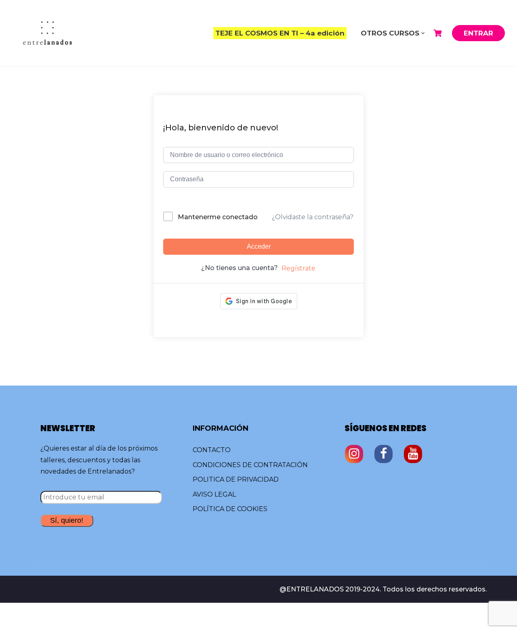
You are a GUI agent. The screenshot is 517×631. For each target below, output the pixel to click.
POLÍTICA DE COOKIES (230, 509)
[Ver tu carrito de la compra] (438, 33)
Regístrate (298, 268)
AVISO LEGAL (214, 494)
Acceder (259, 246)
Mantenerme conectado (218, 217)
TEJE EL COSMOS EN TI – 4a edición (280, 33)
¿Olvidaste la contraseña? (312, 217)
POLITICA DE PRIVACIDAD (236, 479)
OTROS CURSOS (390, 33)
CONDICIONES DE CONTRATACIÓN (250, 465)
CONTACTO (212, 450)
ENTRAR (478, 33)
